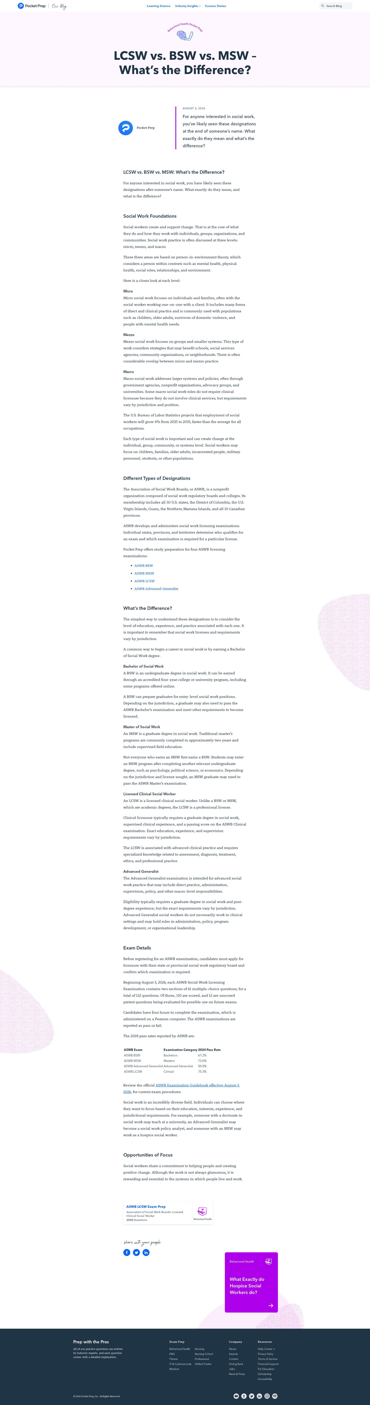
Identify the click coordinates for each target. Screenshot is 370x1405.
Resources (265, 1342)
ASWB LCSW (145, 581)
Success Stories (215, 6)
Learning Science (158, 6)
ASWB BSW (144, 565)
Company (235, 1342)
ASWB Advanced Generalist (156, 588)
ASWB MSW (144, 573)
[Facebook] (126, 1252)
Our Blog (59, 5)
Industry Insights (186, 6)
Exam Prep (176, 1342)
